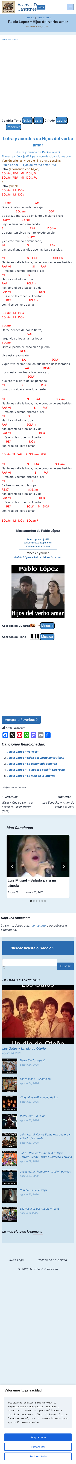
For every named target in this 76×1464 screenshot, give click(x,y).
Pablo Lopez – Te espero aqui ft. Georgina (36, 769)
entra (41, 7)
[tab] (31, 901)
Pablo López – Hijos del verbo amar (38, 557)
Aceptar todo (38, 1437)
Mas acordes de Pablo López (38, 531)
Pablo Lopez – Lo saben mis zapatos (32, 763)
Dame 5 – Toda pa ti (32, 1060)
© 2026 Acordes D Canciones (38, 1269)
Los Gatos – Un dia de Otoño (24, 1048)
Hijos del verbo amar (15, 787)
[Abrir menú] (70, 7)
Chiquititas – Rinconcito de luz (39, 1097)
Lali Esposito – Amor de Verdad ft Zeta (58, 802)
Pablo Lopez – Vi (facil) (23, 751)
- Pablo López (43, 18)
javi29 (32, 26)
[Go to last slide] (12, 866)
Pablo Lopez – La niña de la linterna (31, 775)
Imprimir (13, 127)
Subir (27, 120)
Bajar (38, 120)
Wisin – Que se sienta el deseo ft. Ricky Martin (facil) (17, 804)
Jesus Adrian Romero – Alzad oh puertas (45, 1171)
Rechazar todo (38, 1456)
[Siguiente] (64, 866)
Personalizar (38, 1446)
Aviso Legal (16, 1260)
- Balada (29, 18)
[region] (38, 1424)
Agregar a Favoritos (21, 720)
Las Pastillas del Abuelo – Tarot (39, 1208)
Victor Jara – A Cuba (32, 1116)
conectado (38, 925)
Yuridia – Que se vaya (33, 1190)
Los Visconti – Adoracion (35, 1079)
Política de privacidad (52, 1260)
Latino (62, 120)
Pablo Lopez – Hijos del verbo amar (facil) (35, 757)
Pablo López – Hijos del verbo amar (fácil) (30, 165)
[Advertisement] (38, 79)
